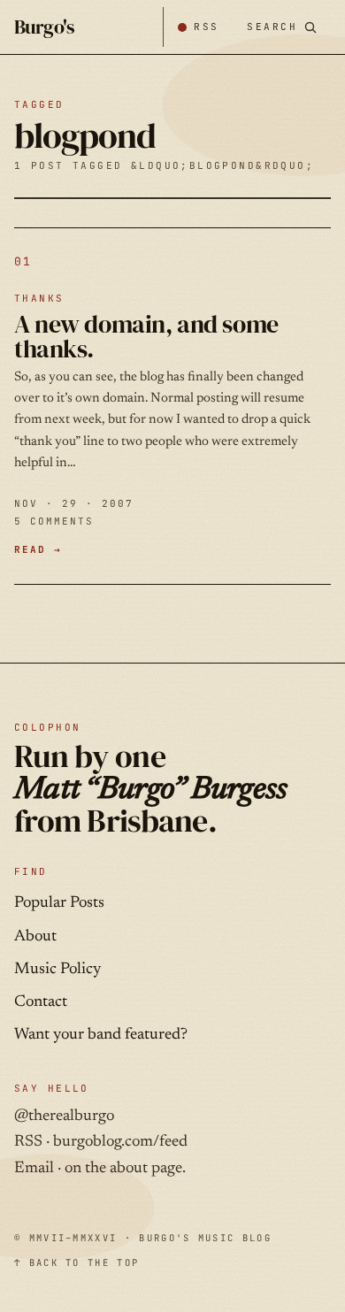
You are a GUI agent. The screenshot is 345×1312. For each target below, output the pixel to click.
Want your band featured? (101, 1035)
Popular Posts (59, 903)
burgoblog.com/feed (120, 1142)
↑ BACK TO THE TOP (76, 1262)
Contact (40, 1002)
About (35, 937)
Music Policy (57, 970)
